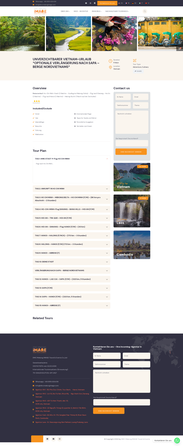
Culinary (145, 67)
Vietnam (116, 69)
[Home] (40, 11)
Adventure (137, 67)
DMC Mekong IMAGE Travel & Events (135, 439)
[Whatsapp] (177, 440)
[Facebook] (86, 3)
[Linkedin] (94, 3)
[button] (179, 32)
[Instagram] (90, 3)
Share (139, 71)
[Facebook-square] (53, 438)
